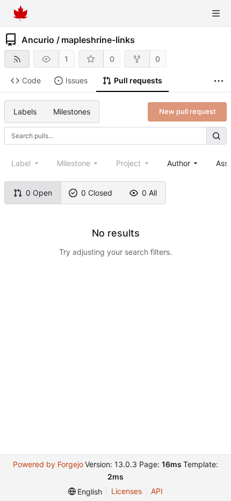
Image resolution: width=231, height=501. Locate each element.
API (157, 491)
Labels (25, 111)
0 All (149, 192)
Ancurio (37, 39)
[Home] (20, 13)
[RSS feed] (17, 59)
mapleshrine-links (98, 39)
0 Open (39, 192)
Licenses (126, 491)
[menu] (85, 491)
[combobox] (183, 163)
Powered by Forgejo (48, 464)
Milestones (71, 111)
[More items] (219, 81)
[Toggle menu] (216, 13)
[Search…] (216, 136)
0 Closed (96, 192)
